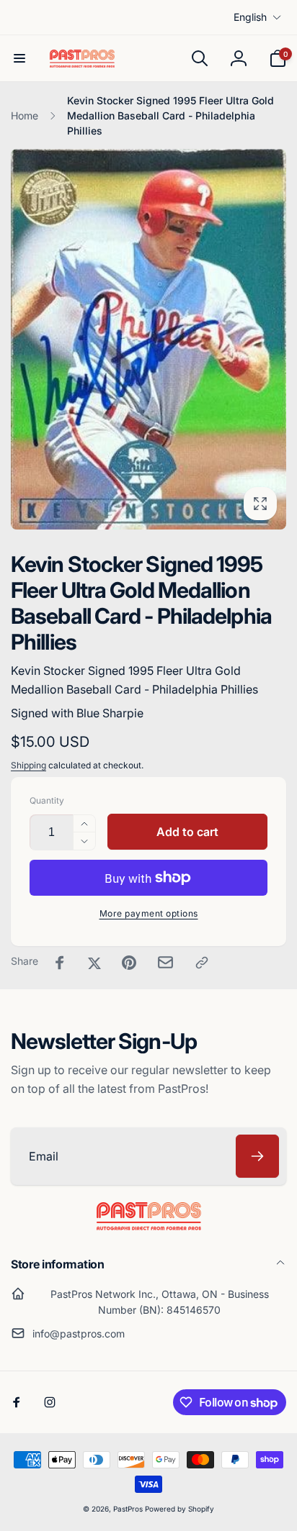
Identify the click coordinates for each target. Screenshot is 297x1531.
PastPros (128, 1508)
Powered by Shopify (179, 1508)
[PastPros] (149, 1226)
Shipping (28, 765)
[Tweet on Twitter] (94, 962)
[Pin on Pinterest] (129, 962)
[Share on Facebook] (60, 962)
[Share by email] (165, 962)
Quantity (47, 800)
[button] (19, 58)
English (250, 17)
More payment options (148, 913)
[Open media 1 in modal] (148, 339)
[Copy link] (202, 962)
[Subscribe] (257, 1156)
